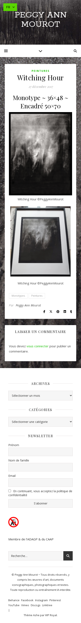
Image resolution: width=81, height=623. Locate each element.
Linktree (47, 605)
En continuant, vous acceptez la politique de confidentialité (40, 493)
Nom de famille (18, 460)
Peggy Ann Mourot (41, 19)
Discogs (35, 605)
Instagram (41, 600)
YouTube (14, 605)
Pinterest (55, 600)
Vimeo (25, 605)
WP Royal (51, 615)
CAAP (50, 539)
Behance (14, 600)
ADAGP (32, 539)
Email (12, 476)
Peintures (40, 71)
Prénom (13, 445)
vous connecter (38, 346)
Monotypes (18, 295)
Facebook (27, 600)
